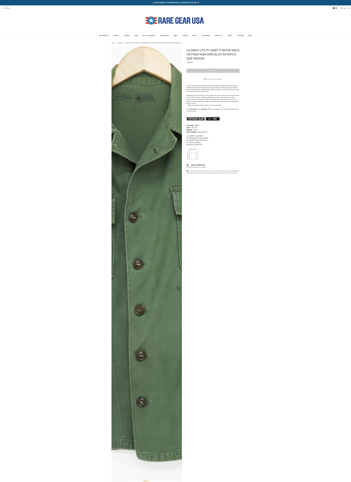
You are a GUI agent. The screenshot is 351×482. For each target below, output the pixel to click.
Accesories (206, 35)
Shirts (175, 35)
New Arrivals (104, 35)
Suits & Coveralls (149, 35)
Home (113, 43)
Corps (230, 35)
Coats (136, 35)
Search (8, 8)
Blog (250, 35)
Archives (240, 35)
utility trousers (196, 97)
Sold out (213, 70)
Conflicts (218, 35)
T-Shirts (185, 35)
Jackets (116, 35)
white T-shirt (225, 95)
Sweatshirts (164, 35)
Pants (194, 35)
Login (344, 8)
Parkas (127, 35)
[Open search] (5, 8)
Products (119, 43)
